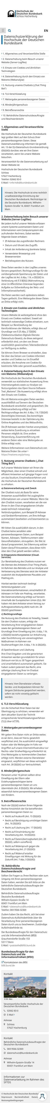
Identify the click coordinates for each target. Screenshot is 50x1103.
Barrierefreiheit (22, 1097)
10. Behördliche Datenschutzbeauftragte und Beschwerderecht (22, 117)
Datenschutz (38, 1097)
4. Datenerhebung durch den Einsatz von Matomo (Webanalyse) (23, 78)
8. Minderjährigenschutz (15, 104)
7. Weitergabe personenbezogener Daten (24, 99)
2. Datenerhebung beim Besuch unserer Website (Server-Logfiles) (22, 60)
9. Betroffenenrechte (13, 110)
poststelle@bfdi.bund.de (22, 945)
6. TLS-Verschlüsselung (15, 93)
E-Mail (10, 1014)
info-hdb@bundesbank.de (23, 182)
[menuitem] (3, 30)
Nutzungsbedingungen (12, 1100)
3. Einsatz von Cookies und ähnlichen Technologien (20, 69)
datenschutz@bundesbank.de (25, 906)
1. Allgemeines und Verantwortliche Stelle (24, 53)
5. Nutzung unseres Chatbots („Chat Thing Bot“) (23, 87)
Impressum (6, 1097)
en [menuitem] (46, 30)
